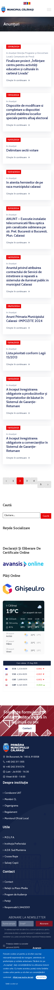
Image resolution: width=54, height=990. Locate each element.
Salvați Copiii (11, 862)
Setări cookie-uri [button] (12, 984)
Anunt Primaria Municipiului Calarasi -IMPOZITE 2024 (25, 319)
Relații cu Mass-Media (16, 888)
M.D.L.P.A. (10, 837)
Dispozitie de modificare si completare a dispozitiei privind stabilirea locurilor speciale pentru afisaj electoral (27, 111)
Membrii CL (10, 799)
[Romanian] (29, 3)
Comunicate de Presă (24, 56)
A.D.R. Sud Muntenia (15, 850)
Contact (9, 881)
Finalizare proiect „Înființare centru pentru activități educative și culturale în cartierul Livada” (25, 67)
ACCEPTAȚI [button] (41, 977)
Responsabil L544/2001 (17, 907)
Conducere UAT (13, 792)
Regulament (11, 812)
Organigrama (11, 805)
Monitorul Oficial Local (17, 818)
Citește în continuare (16, 80)
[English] (25, 3)
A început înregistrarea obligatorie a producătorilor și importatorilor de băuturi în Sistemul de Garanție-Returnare (26, 397)
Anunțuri (12, 101)
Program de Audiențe (16, 894)
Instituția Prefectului (15, 843)
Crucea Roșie (11, 856)
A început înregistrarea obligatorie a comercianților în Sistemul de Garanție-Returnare (27, 444)
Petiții (8, 901)
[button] (11, 623)
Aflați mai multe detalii (23, 977)
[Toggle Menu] (49, 9)
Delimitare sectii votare (22, 150)
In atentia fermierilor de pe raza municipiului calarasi (24, 184)
